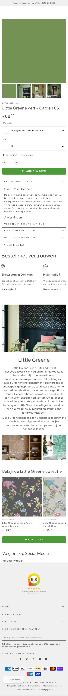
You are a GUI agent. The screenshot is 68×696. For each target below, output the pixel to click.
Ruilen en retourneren (26, 690)
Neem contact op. (52, 289)
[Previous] (6, 50)
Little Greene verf (11, 103)
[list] (34, 279)
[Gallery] (34, 59)
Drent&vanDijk (25, 682)
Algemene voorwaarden (53, 686)
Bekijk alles (34, 539)
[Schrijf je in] (64, 638)
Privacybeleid (34, 686)
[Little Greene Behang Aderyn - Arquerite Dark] (22, 497)
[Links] (4, 3)
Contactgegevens (45, 690)
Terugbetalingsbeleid (16, 686)
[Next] (61, 50)
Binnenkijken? (8, 289)
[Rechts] (63, 3)
